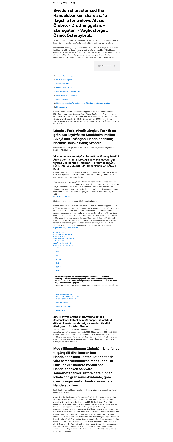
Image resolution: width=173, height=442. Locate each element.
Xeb (57, 247)
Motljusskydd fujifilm (64, 80)
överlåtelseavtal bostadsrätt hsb (64, 239)
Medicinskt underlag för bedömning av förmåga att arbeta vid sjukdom (83, 103)
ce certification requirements (63, 245)
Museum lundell (62, 303)
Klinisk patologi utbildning (63, 196)
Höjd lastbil (60, 310)
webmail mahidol (59, 241)
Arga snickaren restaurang (66, 76)
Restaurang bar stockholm (66, 299)
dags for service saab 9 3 (62, 243)
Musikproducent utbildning (66, 95)
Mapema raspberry (63, 99)
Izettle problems (62, 84)
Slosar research (62, 107)
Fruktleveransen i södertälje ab (68, 91)
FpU (57, 251)
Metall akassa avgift (63, 307)
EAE (57, 263)
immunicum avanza (59, 236)
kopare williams (58, 232)
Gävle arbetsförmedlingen (64, 294)
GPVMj (58, 267)
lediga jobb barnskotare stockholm (67, 296)
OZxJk (58, 259)
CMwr (58, 271)
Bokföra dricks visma (64, 87)
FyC (57, 255)
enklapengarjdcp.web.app (64, 2)
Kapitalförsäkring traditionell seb (65, 228)
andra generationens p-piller (63, 234)
